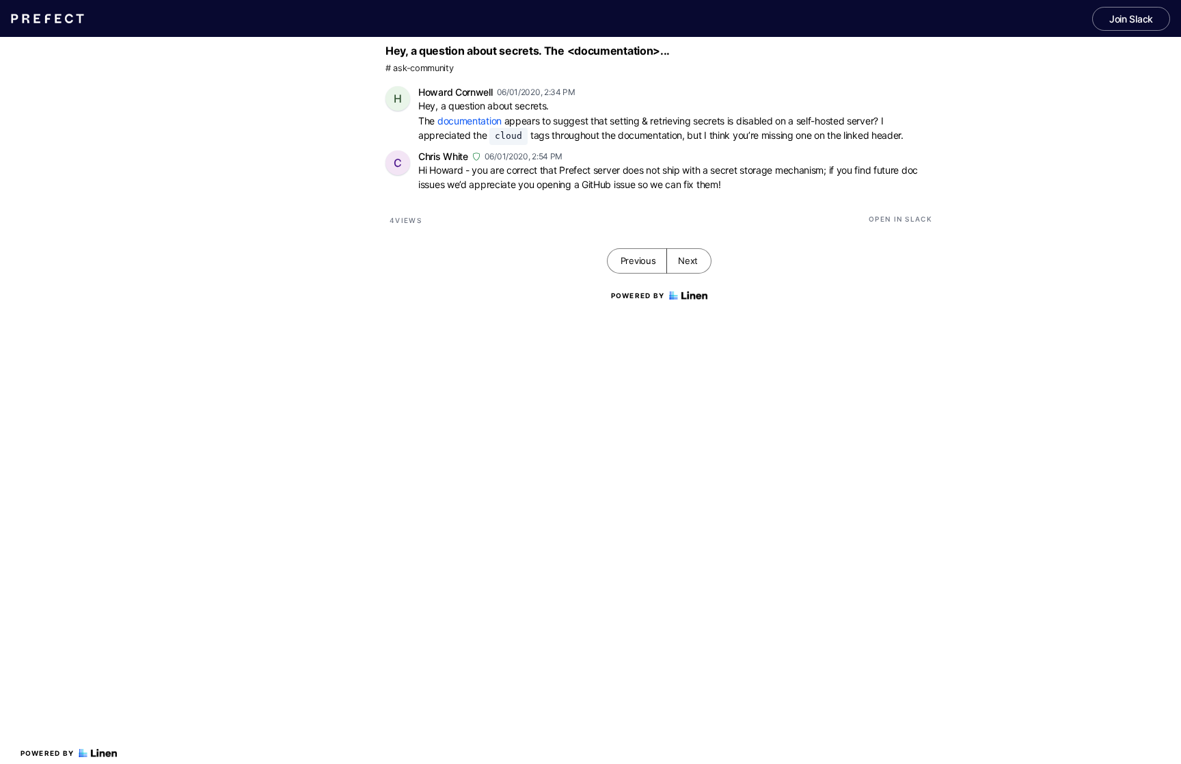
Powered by (47, 753)
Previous (638, 260)
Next (688, 260)
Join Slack (1131, 19)
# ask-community (419, 68)
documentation (469, 121)
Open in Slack (900, 219)
